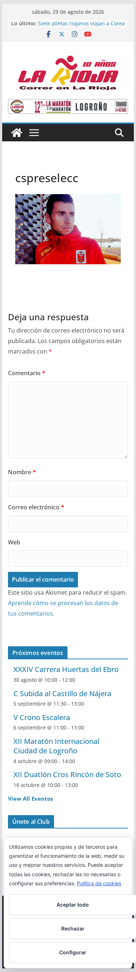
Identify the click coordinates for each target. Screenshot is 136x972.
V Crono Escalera (41, 717)
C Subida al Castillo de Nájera (62, 693)
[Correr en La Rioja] (16, 132)
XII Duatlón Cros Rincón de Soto (67, 774)
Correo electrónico (36, 507)
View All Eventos (30, 798)
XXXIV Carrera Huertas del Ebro (66, 669)
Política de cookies (99, 883)
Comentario (26, 373)
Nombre (22, 472)
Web (14, 542)
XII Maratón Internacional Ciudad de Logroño (56, 745)
